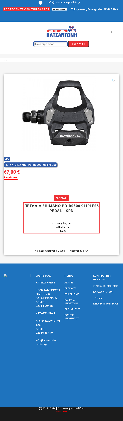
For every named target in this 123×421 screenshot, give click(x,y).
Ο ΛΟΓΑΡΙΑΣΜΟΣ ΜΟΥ (105, 286)
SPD (7, 158)
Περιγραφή (62, 198)
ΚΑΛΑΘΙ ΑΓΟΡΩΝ (102, 292)
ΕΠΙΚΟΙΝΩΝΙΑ (59, 9)
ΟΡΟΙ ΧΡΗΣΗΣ (72, 309)
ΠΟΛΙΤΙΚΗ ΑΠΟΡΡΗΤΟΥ (71, 317)
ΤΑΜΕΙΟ (97, 297)
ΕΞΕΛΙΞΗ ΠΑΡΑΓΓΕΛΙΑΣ (105, 303)
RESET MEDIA (61, 412)
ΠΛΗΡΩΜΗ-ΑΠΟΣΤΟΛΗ (71, 302)
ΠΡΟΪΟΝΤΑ (70, 288)
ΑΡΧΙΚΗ (68, 282)
